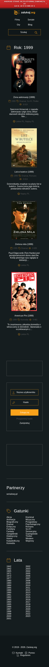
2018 (28, 604)
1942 (9, 566)
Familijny (11, 529)
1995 (9, 604)
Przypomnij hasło (24, 419)
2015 (28, 597)
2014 (28, 595)
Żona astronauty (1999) (24, 97)
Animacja (11, 519)
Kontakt (19, 653)
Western (29, 538)
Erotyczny (11, 527)
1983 (9, 583)
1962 (9, 569)
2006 (28, 576)
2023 (28, 616)
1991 (9, 595)
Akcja (9, 517)
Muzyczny (30, 519)
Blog (30, 25)
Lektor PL (20, 121)
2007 (28, 578)
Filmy (17, 20)
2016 (28, 599)
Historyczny (12, 536)
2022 (28, 614)
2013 (28, 592)
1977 (9, 578)
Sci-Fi (29, 101)
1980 (9, 580)
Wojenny (30, 541)
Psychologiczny (33, 524)
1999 (13, 101)
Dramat (22, 101)
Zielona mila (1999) (24, 244)
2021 (28, 611)
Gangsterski (12, 534)
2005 (28, 573)
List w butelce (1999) (24, 172)
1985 (9, 588)
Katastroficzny (13, 541)
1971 (9, 573)
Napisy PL (29, 121)
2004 (28, 571)
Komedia (24, 319)
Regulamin (25, 655)
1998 (9, 611)
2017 (28, 602)
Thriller (36, 101)
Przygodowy (31, 522)
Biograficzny (12, 522)
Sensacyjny (31, 531)
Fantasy (10, 531)
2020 (28, 609)
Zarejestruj (25, 423)
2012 (28, 590)
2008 (28, 580)
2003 (28, 569)
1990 (9, 592)
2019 (28, 607)
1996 (9, 607)
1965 (9, 571)
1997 (9, 609)
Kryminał (30, 517)
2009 (28, 583)
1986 (9, 590)
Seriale (31, 20)
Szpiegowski (32, 534)
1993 (9, 599)
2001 (9, 618)
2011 (28, 588)
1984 (9, 585)
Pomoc (31, 653)
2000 (9, 616)
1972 (9, 576)
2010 (28, 585)
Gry (18, 25)
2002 (28, 566)
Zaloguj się (24, 412)
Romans (32, 176)
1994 (9, 602)
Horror (9, 538)
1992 (9, 597)
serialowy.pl (12, 494)
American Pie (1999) (24, 316)
